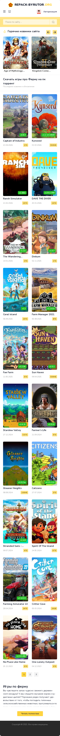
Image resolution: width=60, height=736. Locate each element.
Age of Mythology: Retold (13, 72)
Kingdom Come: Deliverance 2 (40, 72)
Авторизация (50, 11)
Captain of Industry (14, 140)
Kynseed (37, 140)
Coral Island (10, 314)
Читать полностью (30, 713)
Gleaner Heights (12, 488)
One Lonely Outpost (43, 662)
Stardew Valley (12, 430)
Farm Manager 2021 (43, 314)
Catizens (37, 488)
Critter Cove (38, 604)
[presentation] (48, 32)
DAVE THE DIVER (41, 198)
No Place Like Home (14, 662)
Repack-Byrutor (33, 5)
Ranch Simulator (12, 198)
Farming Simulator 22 (15, 604)
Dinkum (36, 256)
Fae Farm (8, 372)
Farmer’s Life (39, 430)
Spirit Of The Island (43, 546)
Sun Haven (38, 372)
